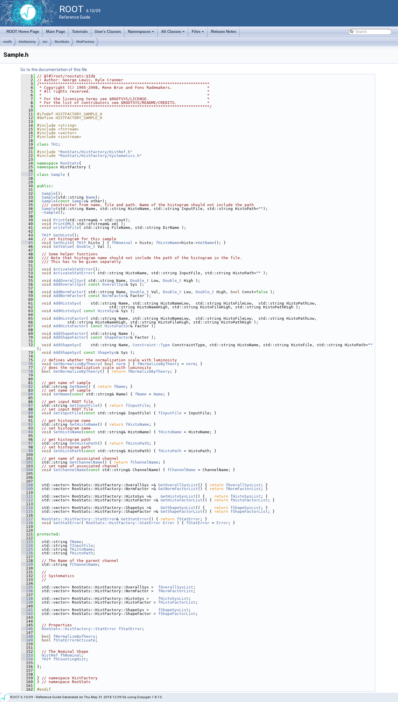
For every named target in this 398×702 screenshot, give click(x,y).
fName (120, 386)
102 (27, 462)
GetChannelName (86, 462)
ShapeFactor (117, 337)
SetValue (62, 246)
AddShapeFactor (69, 333)
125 (27, 549)
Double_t (86, 246)
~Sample (50, 212)
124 (27, 545)
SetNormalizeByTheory (76, 364)
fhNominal (122, 243)
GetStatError (135, 519)
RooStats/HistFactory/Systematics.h (100, 155)
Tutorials (80, 31)
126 (27, 553)
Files (198, 33)
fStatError (188, 519)
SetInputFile (67, 413)
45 (27, 243)
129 (27, 564)
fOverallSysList (243, 485)
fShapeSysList (245, 507)
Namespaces (141, 33)
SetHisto (62, 243)
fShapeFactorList (249, 511)
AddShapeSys (66, 345)
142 (27, 613)
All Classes (173, 33)
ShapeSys (107, 352)
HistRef (50, 655)
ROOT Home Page (22, 31)
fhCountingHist (69, 659)
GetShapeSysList (178, 507)
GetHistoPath (84, 443)
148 (27, 636)
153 (27, 655)
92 (27, 424)
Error (169, 523)
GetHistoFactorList (181, 500)
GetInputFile (84, 405)
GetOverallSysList (178, 485)
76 (27, 364)
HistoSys (107, 311)
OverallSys (114, 284)
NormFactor (114, 295)
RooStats (62, 41)
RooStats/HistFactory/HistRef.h (95, 152)
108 (27, 485)
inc (45, 41)
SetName (61, 394)
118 (27, 523)
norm (121, 364)
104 (27, 470)
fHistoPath (137, 443)
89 (27, 413)
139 (27, 602)
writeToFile (66, 227)
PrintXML (62, 224)
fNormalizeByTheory (158, 364)
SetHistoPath (67, 451)
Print (59, 220)
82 (27, 386)
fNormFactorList (243, 489)
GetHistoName (84, 424)
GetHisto (62, 235)
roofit (7, 41)
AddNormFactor (68, 292)
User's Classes (108, 31)
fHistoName (167, 243)
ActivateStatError (73, 269)
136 (27, 591)
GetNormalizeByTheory (76, 371)
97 (27, 443)
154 (27, 659)
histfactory (27, 41)
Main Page (55, 31)
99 (27, 451)
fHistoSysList (245, 496)
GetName (206, 243)
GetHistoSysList (178, 496)
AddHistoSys (66, 303)
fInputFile (137, 405)
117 (27, 519)
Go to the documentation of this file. (54, 69)
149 (27, 640)
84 (27, 394)
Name (90, 197)
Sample (58, 174)
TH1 (54, 144)
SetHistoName (67, 432)
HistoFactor (117, 326)
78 (27, 371)
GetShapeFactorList (181, 511)
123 (27, 542)
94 (27, 432)
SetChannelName (69, 470)
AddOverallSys (68, 280)
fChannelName (144, 462)
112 (27, 500)
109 (27, 489)
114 (27, 507)
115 (27, 511)
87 (27, 405)
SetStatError (67, 523)
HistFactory (85, 41)
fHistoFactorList (249, 500)
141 (27, 610)
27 (27, 174)
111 (27, 496)
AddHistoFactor (69, 318)
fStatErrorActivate (74, 640)
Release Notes (223, 31)
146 (27, 629)
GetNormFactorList (178, 489)
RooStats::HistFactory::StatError (79, 519)
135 (27, 587)
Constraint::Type (151, 345)
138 (27, 598)
